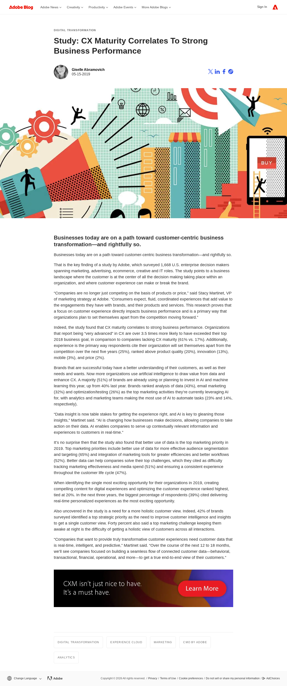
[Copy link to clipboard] (230, 72)
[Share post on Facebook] (224, 72)
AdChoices (273, 678)
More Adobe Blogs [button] (155, 7)
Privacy (152, 678)
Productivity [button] (97, 7)
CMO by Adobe (195, 642)
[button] (24, 678)
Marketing (163, 642)
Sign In (262, 7)
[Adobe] (275, 7)
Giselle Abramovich (88, 70)
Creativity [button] (73, 7)
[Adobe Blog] (23, 7)
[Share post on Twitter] (210, 72)
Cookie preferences (191, 678)
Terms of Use (168, 678)
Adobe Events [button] (123, 7)
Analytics (66, 657)
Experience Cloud (126, 642)
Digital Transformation (75, 30)
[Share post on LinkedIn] (217, 72)
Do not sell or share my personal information (233, 678)
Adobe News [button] (49, 7)
